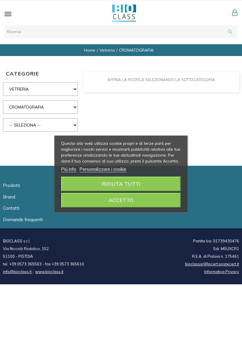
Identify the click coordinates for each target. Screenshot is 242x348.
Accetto (121, 200)
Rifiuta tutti (121, 183)
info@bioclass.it (17, 271)
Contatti (11, 208)
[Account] (235, 12)
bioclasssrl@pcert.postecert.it (212, 264)
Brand (9, 197)
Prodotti (11, 185)
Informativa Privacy (221, 271)
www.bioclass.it (49, 271)
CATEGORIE (22, 73)
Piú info (68, 169)
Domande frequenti (23, 219)
